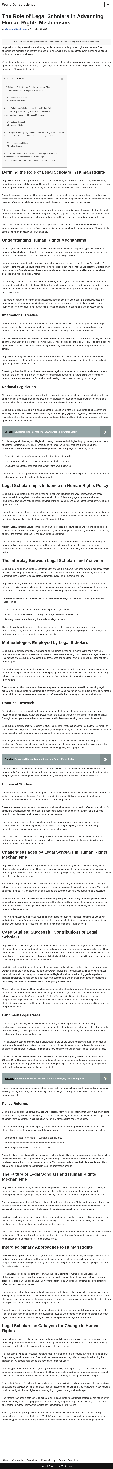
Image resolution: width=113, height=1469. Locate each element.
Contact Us (17, 1460)
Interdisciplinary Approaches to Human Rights (25, 157)
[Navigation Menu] (107, 4)
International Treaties (18, 98)
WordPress (66, 1466)
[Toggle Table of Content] (61, 79)
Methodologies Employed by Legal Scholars (25, 115)
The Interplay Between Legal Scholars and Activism (28, 111)
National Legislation (18, 101)
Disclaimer (32, 1460)
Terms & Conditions (68, 1460)
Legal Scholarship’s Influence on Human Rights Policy (29, 108)
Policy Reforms (16, 146)
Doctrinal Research (17, 122)
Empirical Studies (17, 125)
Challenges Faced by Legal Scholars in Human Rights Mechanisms (35, 132)
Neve (44, 1466)
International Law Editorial (16, 29)
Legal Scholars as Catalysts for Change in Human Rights (31, 160)
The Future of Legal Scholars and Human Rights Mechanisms (33, 153)
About (5, 1460)
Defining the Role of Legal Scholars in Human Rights (28, 87)
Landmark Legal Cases (19, 143)
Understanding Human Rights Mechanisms (24, 90)
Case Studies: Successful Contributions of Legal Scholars (31, 136)
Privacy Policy (48, 1460)
